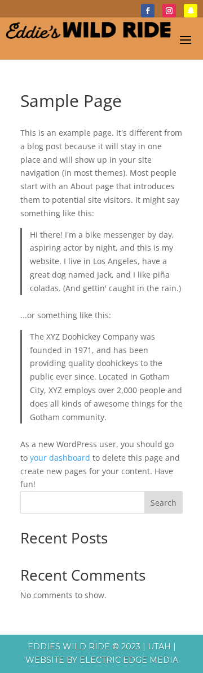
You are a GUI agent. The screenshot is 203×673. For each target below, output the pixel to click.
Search (163, 502)
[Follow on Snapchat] (190, 10)
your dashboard (60, 457)
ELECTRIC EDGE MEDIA (129, 660)
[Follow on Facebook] (148, 10)
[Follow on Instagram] (169, 10)
